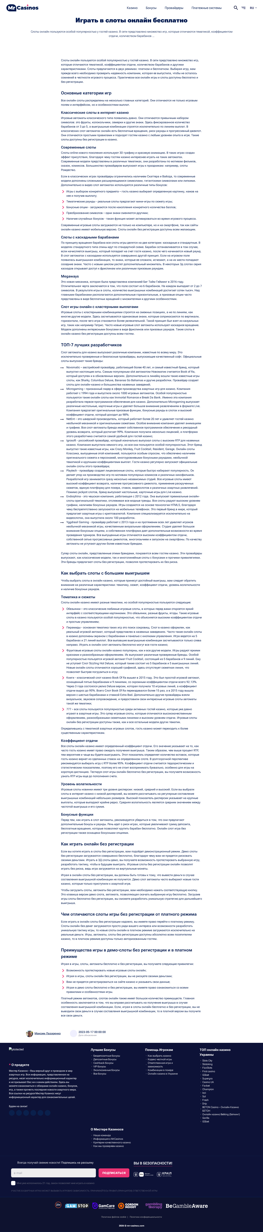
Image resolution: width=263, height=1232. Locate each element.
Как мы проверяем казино (108, 1146)
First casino (208, 1071)
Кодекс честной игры (160, 1059)
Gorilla (205, 1117)
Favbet (206, 1085)
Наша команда (102, 1135)
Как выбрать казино (159, 1055)
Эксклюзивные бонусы (106, 1070)
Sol (204, 1096)
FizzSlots (207, 1067)
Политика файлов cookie (113, 1217)
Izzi (204, 1092)
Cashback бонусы (103, 1062)
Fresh (205, 1100)
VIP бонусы (99, 1066)
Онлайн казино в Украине (163, 1073)
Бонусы (151, 8)
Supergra (207, 1078)
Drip (204, 1103)
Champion (208, 1089)
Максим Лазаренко (48, 1033)
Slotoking (207, 1064)
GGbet (205, 1074)
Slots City (207, 1060)
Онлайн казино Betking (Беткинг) (221, 1114)
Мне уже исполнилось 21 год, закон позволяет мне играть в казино (55, 1183)
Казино (132, 8)
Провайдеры (174, 8)
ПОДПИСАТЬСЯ (114, 1173)
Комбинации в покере (160, 1070)
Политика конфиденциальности (146, 1217)
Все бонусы (99, 1073)
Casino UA (208, 1082)
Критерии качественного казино (112, 1142)
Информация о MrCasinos (108, 1138)
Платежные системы (207, 8)
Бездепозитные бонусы (106, 1055)
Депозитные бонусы (104, 1059)
